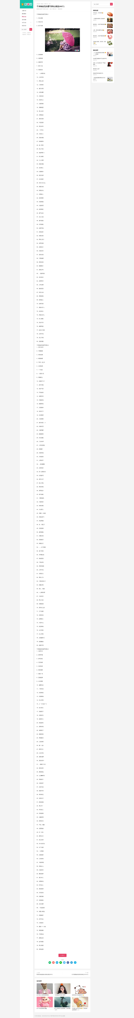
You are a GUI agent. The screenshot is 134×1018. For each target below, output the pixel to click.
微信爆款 (24, 13)
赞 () (62, 955)
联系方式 (29, 34)
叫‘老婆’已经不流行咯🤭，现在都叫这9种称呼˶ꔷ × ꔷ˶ (79, 1009)
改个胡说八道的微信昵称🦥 (43, 995)
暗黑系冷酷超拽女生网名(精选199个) (45, 974)
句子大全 (24, 22)
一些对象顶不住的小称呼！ (60, 995)
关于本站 (24, 32)
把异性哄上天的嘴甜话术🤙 (78, 995)
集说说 (26, 4)
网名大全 (24, 16)
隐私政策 (24, 34)
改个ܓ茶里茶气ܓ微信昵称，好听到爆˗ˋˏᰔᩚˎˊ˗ (62, 1009)
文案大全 (24, 10)
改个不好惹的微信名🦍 (42, 1008)
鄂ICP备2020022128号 (56, 1016)
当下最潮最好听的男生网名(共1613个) (80, 974)
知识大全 (24, 25)
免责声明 (29, 32)
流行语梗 (24, 19)
